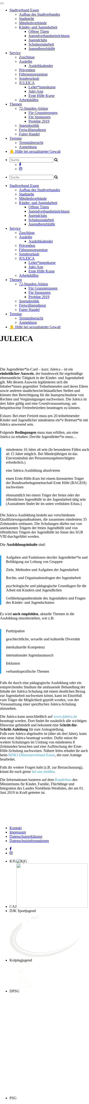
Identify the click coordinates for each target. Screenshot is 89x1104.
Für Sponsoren (39, 117)
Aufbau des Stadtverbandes (39, 14)
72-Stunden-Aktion (33, 108)
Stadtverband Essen (24, 10)
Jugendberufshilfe (41, 49)
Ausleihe (25, 61)
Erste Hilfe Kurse (41, 96)
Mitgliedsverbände (33, 23)
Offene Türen (38, 31)
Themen (15, 104)
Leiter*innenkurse (42, 87)
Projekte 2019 (38, 121)
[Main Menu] (2, 3)
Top (84, 1097)
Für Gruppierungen (42, 113)
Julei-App (35, 91)
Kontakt (15, 828)
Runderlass (63, 780)
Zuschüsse (27, 57)
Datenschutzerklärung (25, 836)
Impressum (17, 832)
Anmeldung (28, 147)
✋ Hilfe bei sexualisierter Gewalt (35, 151)
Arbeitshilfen (28, 100)
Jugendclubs (37, 40)
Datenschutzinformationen (29, 841)
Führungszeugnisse (33, 74)
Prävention (27, 70)
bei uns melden (43, 772)
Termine (15, 138)
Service (15, 53)
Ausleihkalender (40, 66)
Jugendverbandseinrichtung (49, 36)
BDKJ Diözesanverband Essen (31, 755)
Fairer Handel (29, 134)
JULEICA (27, 83)
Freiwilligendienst (32, 130)
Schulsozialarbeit (41, 44)
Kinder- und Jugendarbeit (38, 27)
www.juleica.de (65, 716)
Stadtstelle (26, 19)
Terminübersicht (31, 143)
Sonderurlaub (29, 78)
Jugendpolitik (29, 126)
